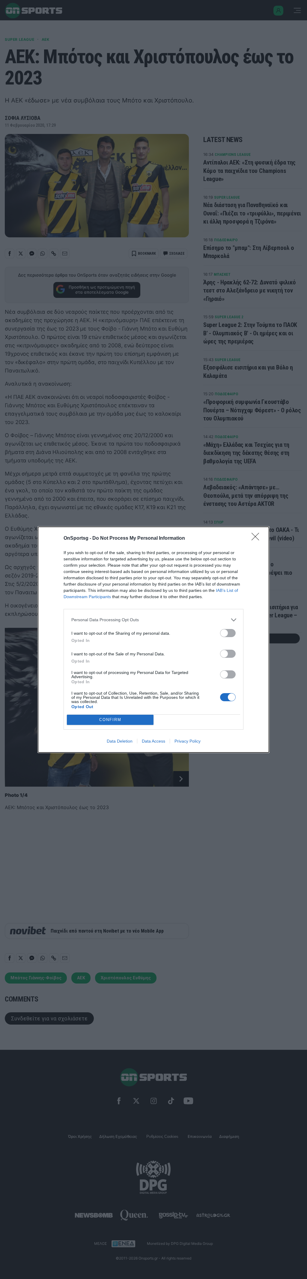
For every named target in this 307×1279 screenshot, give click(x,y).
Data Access (153, 741)
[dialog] (153, 639)
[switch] (228, 633)
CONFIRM (110, 719)
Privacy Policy (187, 741)
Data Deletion (120, 741)
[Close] (257, 538)
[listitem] (153, 620)
